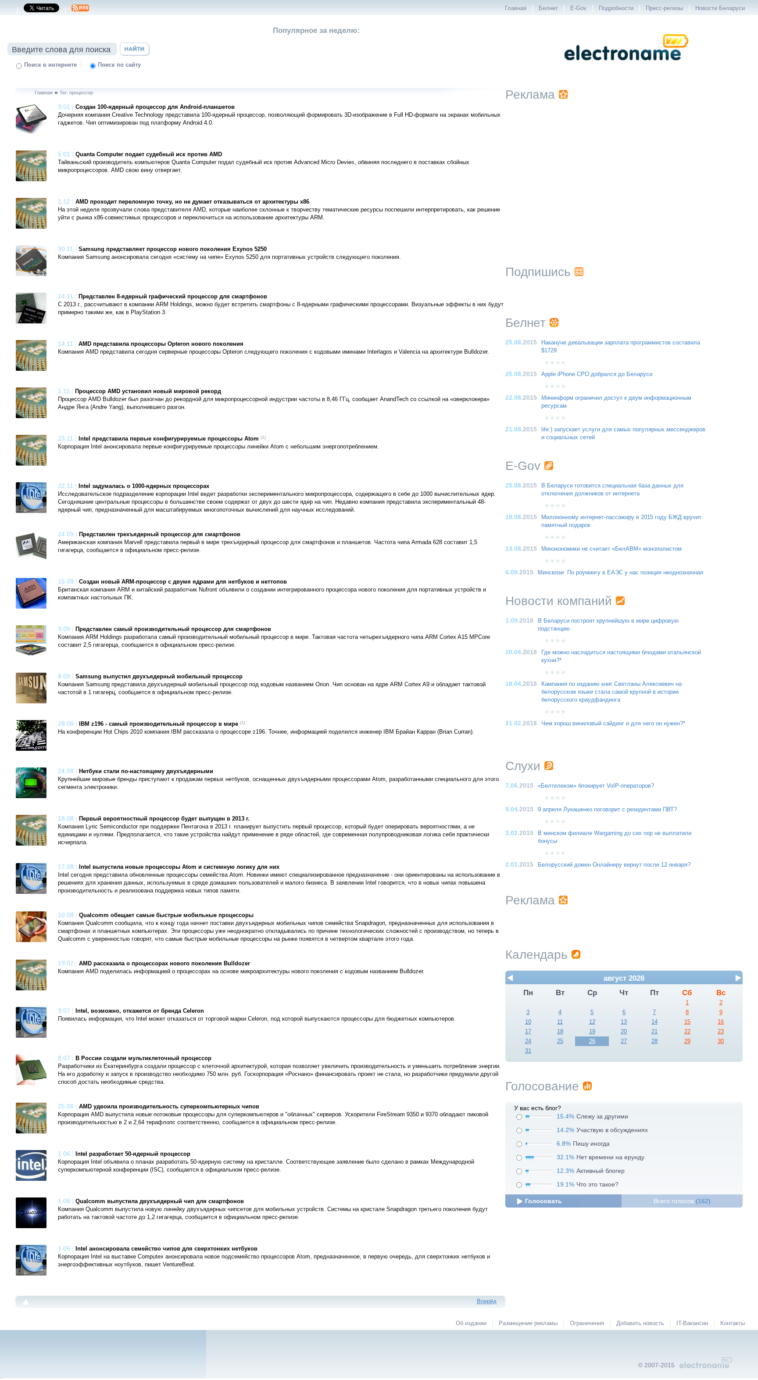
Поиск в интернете (50, 65)
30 (721, 1041)
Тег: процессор (76, 92)
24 (528, 1041)
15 (687, 1022)
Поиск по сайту (119, 65)
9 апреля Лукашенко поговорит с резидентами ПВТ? (607, 809)
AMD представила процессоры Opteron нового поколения (161, 344)
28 (654, 1041)
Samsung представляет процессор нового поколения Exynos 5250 (173, 249)
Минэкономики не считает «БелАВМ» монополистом (611, 549)
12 (592, 1022)
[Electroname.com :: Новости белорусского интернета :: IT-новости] (626, 66)
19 (592, 1032)
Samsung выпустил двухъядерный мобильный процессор (159, 677)
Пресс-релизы (664, 8)
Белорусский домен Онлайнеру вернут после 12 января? (614, 865)
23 (721, 1032)
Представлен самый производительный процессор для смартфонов (173, 629)
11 (560, 1022)
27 (624, 1041)
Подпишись (538, 272)
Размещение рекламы (528, 1323)
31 (528, 1051)
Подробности (616, 8)
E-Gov (578, 8)
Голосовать (543, 1200)
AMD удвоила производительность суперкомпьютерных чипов (169, 1107)
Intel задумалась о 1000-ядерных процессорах (144, 486)
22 (687, 1032)
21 (654, 1032)
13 (624, 1022)
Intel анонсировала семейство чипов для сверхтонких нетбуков (166, 1249)
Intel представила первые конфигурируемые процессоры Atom (169, 439)
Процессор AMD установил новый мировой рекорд (148, 391)
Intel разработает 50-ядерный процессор (132, 1154)
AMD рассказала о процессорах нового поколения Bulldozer (164, 964)
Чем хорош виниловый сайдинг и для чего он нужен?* (613, 723)
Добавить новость (640, 1323)
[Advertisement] (624, 172)
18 (560, 1032)
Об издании (471, 1323)
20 (624, 1032)
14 (654, 1022)
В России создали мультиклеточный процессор (143, 1058)
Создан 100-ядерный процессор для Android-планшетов (155, 107)
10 (528, 1022)
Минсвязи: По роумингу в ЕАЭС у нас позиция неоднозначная (620, 573)
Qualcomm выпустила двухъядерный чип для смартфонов (159, 1201)
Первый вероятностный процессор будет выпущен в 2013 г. (164, 819)
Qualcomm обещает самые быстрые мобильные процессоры (166, 915)
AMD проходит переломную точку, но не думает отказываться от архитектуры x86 (192, 202)
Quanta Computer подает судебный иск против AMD (148, 154)
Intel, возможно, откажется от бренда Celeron (139, 1011)
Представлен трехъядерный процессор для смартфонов (159, 534)
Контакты (732, 1323)
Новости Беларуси (720, 8)
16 (721, 1022)
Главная (515, 8)
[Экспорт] (80, 10)
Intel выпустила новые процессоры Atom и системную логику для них (179, 867)
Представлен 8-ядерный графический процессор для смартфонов (173, 297)
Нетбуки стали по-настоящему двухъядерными (146, 771)
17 (528, 1032)
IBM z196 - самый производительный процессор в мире (158, 724)
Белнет (548, 8)
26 (592, 1041)
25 (560, 1041)
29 (687, 1041)
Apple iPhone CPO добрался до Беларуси (596, 374)
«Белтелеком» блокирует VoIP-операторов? (596, 786)
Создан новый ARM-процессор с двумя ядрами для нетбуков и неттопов (183, 582)
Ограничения (587, 1323)
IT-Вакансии (692, 1323)
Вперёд (487, 1301)
